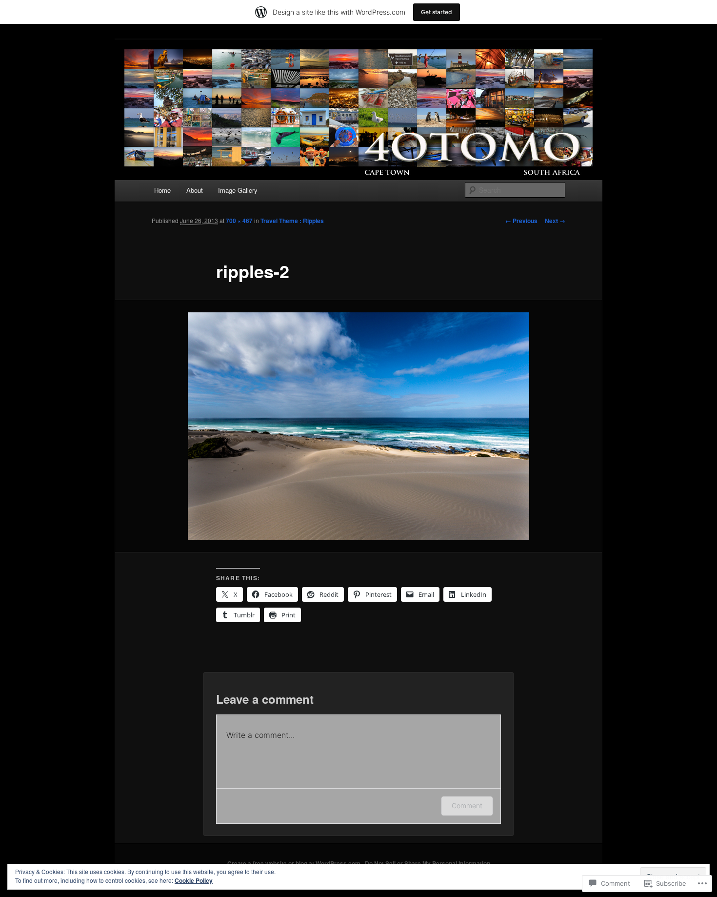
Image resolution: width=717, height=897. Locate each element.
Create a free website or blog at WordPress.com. (294, 863)
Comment (467, 805)
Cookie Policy (194, 880)
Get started (436, 12)
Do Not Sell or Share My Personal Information (427, 863)
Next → (555, 220)
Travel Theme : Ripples (292, 220)
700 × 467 (239, 220)
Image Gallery (238, 190)
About (194, 190)
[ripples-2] (358, 426)
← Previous (521, 220)
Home (162, 190)
